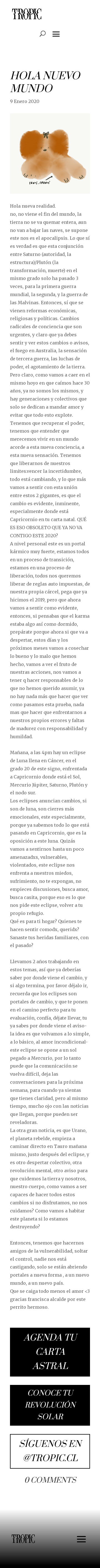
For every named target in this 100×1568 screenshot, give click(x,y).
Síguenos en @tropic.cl (50, 1451)
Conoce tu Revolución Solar (50, 1405)
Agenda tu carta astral (50, 1352)
